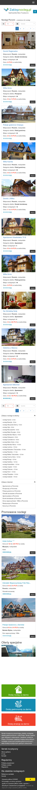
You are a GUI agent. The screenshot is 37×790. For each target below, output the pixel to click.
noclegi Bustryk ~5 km (9, 422)
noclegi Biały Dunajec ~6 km (11, 432)
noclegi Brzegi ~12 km (9, 459)
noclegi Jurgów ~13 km (10, 467)
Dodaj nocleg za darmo (18, 694)
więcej (33, 65)
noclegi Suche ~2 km (9, 420)
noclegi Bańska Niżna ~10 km (12, 444)
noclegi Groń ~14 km (9, 472)
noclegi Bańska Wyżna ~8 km (12, 435)
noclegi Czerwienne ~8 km (11, 440)
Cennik (3, 776)
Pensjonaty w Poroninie (10, 488)
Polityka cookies (6, 765)
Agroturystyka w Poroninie (11, 496)
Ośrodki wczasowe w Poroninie (12, 493)
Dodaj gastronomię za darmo (18, 709)
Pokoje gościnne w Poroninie (12, 491)
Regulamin (4, 767)
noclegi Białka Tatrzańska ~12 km (13, 454)
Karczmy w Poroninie (9, 506)
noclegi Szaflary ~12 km (10, 462)
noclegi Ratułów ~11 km (10, 452)
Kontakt (3, 756)
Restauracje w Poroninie (10, 503)
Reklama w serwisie (7, 774)
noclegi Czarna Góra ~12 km (12, 457)
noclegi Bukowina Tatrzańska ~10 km (14, 449)
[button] (4, 526)
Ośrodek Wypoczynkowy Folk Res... (16, 583)
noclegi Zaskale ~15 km (10, 477)
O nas (3, 754)
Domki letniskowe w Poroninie (12, 498)
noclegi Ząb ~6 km (8, 427)
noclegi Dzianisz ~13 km (10, 469)
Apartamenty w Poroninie (10, 486)
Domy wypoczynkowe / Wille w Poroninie (15, 501)
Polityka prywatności (7, 763)
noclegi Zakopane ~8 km (10, 437)
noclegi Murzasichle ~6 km (11, 430)
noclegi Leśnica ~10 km (10, 447)
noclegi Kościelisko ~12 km (11, 464)
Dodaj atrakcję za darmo (18, 723)
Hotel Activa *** (8, 541)
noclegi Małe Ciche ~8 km (11, 442)
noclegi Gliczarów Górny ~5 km (12, 425)
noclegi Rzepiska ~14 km (10, 474)
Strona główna (6, 752)
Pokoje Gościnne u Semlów (13, 624)
